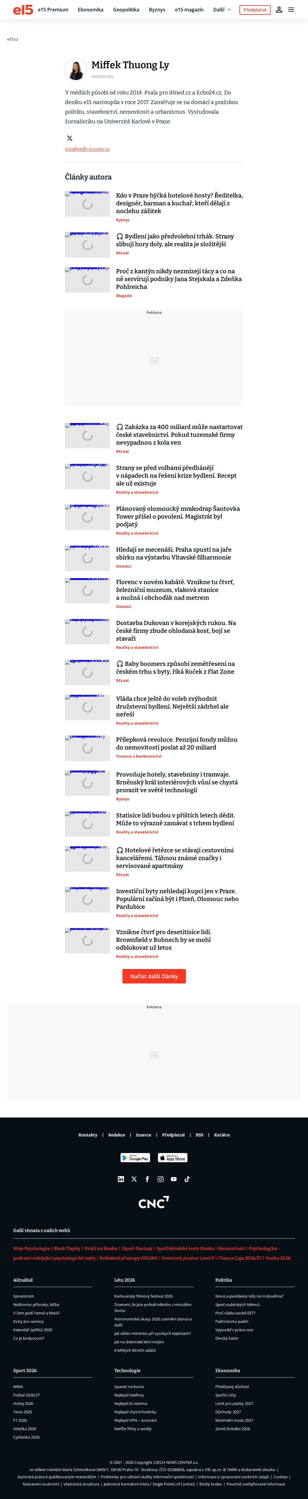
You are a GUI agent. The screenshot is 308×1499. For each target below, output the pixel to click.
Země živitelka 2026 (232, 1428)
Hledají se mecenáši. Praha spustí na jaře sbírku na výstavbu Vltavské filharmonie (174, 553)
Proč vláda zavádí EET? (235, 1313)
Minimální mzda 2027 (234, 1420)
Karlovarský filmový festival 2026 (143, 1296)
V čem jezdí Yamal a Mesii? (36, 1313)
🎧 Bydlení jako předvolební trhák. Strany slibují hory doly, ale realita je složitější (175, 240)
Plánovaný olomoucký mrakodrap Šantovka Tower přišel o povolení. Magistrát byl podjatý (178, 516)
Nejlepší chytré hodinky (135, 1412)
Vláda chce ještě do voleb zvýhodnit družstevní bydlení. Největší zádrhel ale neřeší (172, 706)
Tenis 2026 (22, 1412)
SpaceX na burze (129, 1386)
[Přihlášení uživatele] (279, 10)
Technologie (127, 1370)
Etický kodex (210, 1484)
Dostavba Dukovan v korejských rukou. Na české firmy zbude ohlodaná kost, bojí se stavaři (176, 630)
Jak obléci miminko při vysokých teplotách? (152, 1333)
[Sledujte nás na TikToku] (187, 1179)
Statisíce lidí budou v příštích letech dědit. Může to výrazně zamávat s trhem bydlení (175, 819)
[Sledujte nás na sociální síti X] (134, 1179)
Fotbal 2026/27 (26, 1395)
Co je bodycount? (29, 1338)
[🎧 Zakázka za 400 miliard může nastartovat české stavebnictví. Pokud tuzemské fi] (87, 438)
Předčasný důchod (232, 1386)
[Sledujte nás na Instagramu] (160, 1179)
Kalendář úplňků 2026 (32, 1329)
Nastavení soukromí (41, 1484)
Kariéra (222, 1135)
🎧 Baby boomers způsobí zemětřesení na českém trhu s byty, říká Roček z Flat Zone (175, 667)
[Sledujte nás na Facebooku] (147, 1179)
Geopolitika (126, 10)
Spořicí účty (225, 1395)
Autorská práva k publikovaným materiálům (56, 1476)
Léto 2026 (124, 1280)
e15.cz (12, 39)
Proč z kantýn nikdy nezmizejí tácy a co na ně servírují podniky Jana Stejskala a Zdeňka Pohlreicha (179, 279)
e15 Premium (53, 10)
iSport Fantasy (137, 1248)
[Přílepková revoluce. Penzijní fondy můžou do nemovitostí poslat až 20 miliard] (87, 748)
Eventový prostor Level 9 (188, 1258)
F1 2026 (20, 1420)
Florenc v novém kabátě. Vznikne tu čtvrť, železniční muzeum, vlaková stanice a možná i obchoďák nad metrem (175, 589)
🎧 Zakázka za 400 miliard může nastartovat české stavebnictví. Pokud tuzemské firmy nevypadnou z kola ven (179, 434)
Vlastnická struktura (81, 1484)
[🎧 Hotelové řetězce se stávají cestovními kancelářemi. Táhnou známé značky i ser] (87, 862)
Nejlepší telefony (129, 1395)
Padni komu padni (231, 1321)
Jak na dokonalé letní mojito (139, 1341)
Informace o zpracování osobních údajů (233, 1476)
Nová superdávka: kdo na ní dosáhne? (249, 1296)
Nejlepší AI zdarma (130, 1403)
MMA (18, 1386)
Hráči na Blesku (101, 1248)
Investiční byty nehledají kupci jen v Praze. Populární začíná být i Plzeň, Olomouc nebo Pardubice (177, 898)
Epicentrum (23, 1296)
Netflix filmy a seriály (133, 1428)
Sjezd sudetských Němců (237, 1304)
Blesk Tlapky (67, 1248)
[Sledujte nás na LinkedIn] (121, 1179)
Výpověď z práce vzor (234, 1329)
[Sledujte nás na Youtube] (174, 1179)
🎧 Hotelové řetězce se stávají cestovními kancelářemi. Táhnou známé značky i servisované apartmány (175, 858)
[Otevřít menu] (291, 10)
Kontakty (88, 1135)
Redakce (116, 1135)
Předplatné (173, 1135)
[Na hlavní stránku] (23, 10)
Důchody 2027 (228, 1412)
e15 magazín (189, 10)
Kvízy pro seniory (28, 1321)
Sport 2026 (25, 1370)
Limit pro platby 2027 (234, 1403)
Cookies (280, 1476)
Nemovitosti (231, 1248)
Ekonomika (90, 10)
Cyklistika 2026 (26, 1437)
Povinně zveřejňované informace (255, 1484)
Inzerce (143, 1135)
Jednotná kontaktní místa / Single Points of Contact (149, 1484)
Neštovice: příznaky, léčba (36, 1304)
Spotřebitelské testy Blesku (185, 1248)
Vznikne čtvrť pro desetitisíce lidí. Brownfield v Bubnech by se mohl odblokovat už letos (163, 939)
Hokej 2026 (23, 1403)
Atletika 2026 (24, 1428)
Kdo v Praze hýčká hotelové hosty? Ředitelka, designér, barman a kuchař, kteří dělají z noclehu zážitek (179, 203)
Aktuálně (23, 1280)
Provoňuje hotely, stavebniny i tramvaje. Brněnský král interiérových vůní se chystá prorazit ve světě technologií (177, 782)
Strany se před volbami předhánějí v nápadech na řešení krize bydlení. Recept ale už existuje (176, 475)
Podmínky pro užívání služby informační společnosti (147, 1476)
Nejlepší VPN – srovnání (135, 1420)
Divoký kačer (226, 1338)
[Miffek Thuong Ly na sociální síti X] (70, 138)
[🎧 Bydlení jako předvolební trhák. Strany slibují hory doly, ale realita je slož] (87, 245)
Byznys (157, 10)
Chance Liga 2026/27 (240, 1258)
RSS (199, 1135)
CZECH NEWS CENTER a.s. (176, 1462)
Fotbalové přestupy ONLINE (129, 1258)
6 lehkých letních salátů (135, 1350)
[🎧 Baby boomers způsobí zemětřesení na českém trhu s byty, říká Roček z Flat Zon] (87, 672)
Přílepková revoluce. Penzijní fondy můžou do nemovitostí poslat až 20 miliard (177, 743)
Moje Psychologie (31, 1248)
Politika (223, 1280)
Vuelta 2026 (278, 1258)
